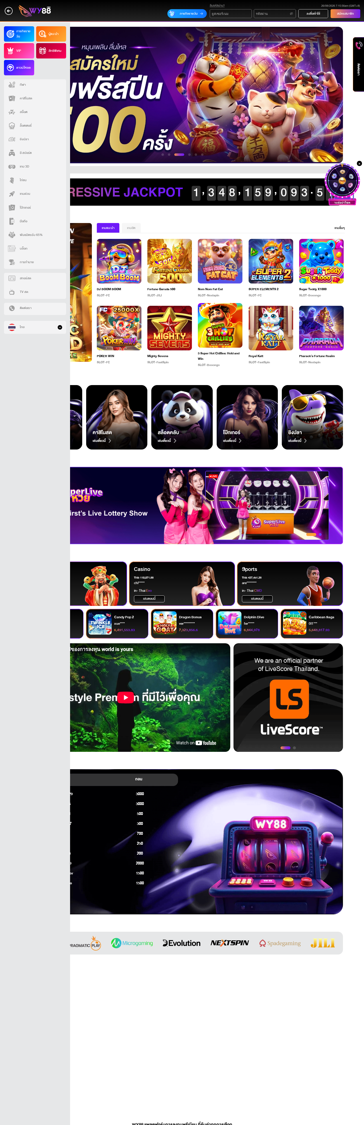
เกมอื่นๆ (340, 227)
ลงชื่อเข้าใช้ (313, 13)
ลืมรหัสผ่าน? (217, 6)
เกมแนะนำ (108, 227)
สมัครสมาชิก (345, 13)
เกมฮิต (131, 227)
